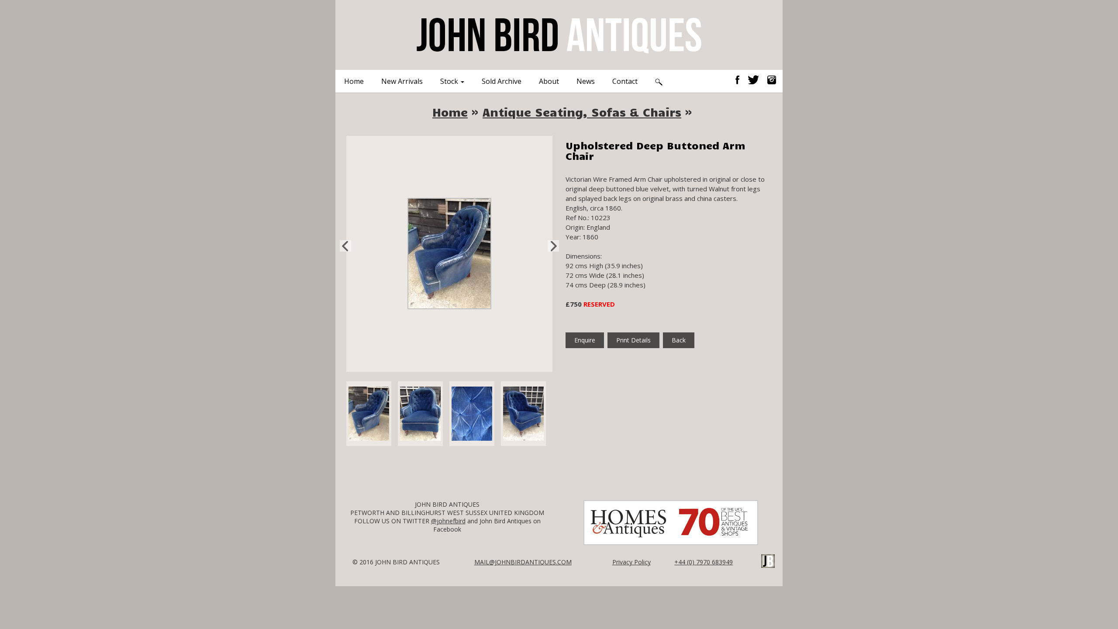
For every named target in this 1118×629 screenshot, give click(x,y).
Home (354, 81)
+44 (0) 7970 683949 (703, 562)
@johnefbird (448, 521)
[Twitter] (757, 79)
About (549, 81)
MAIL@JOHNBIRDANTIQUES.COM (523, 562)
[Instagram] (771, 79)
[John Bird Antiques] (559, 34)
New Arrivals (402, 81)
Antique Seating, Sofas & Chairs (582, 112)
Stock (450, 81)
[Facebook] (740, 79)
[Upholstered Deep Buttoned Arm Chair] (449, 253)
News (585, 81)
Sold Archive (501, 81)
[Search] (658, 81)
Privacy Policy (631, 562)
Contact (625, 81)
